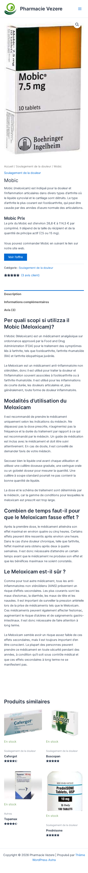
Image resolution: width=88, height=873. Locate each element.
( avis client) (30, 275)
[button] (77, 24)
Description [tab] (12, 294)
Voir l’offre (15, 257)
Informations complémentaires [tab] (26, 302)
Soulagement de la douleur (33, 166)
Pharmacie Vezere (41, 9)
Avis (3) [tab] (10, 310)
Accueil (8, 166)
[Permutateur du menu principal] (80, 9)
